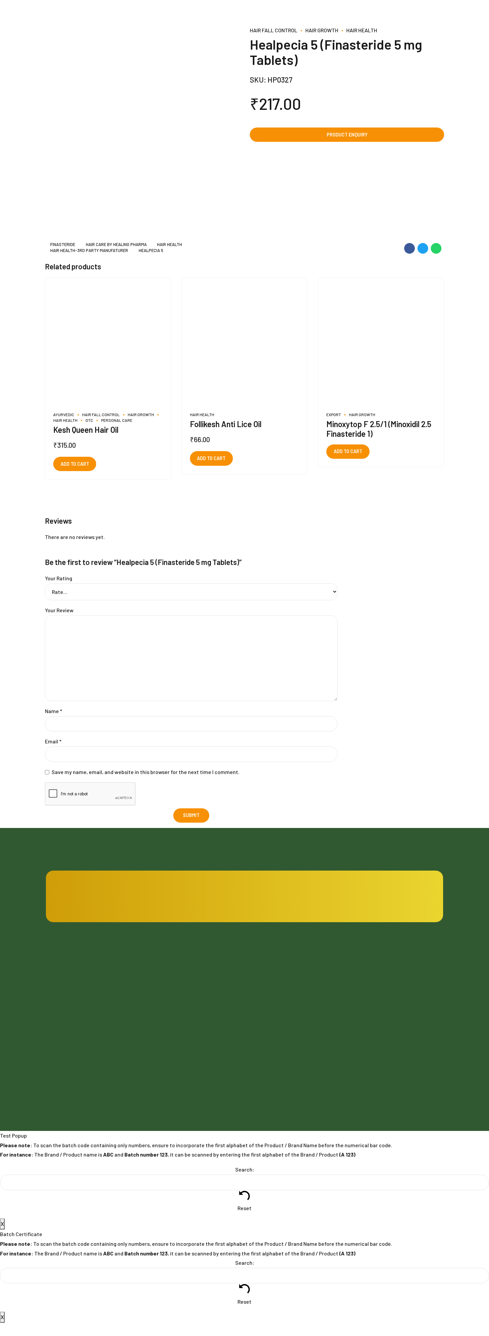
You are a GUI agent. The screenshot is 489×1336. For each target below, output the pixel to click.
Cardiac (362, 990)
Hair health (169, 244)
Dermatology (367, 1025)
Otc (89, 420)
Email (53, 741)
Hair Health (361, 30)
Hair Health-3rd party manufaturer (89, 250)
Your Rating (58, 578)
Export (333, 414)
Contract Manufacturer (275, 972)
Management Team (168, 1025)
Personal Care (116, 420)
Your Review (59, 610)
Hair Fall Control (273, 30)
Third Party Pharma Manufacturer (286, 990)
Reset (244, 1208)
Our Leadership (164, 1007)
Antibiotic (364, 972)
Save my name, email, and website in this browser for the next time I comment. (146, 772)
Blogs (154, 972)
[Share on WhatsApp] (436, 248)
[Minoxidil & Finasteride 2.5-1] (381, 341)
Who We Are (161, 990)
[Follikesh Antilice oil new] (244, 341)
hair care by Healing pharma (116, 244)
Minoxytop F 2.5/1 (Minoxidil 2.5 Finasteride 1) (378, 428)
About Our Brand (165, 1043)
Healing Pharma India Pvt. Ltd (97, 1042)
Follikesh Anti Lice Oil (225, 424)
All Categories (369, 1043)
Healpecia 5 (151, 250)
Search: (244, 1169)
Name (53, 711)
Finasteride (62, 244)
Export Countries (166, 1061)
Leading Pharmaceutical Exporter (286, 1025)
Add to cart (75, 464)
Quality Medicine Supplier (277, 1007)
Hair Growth (321, 30)
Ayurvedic (63, 414)
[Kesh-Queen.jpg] (108, 341)
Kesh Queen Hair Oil (85, 429)
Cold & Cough (368, 1007)
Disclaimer (261, 1043)
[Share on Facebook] (409, 248)
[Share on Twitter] (422, 248)
